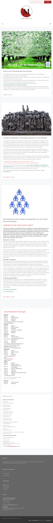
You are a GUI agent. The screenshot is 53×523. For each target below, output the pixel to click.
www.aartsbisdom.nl (9, 291)
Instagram (7, 487)
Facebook (7, 485)
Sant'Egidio (10, 358)
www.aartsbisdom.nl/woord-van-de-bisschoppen (15, 85)
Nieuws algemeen (6, 177)
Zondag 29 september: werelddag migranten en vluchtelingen (25, 138)
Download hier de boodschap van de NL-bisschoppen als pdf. (18, 161)
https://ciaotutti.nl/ (7, 171)
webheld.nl (48, 520)
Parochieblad (7, 475)
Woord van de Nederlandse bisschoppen (17, 71)
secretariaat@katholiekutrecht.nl (13, 446)
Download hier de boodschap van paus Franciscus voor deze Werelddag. (21, 163)
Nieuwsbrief (6, 473)
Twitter (6, 489)
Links (29, 520)
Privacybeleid (35, 520)
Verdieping (5, 94)
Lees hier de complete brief (10, 289)
